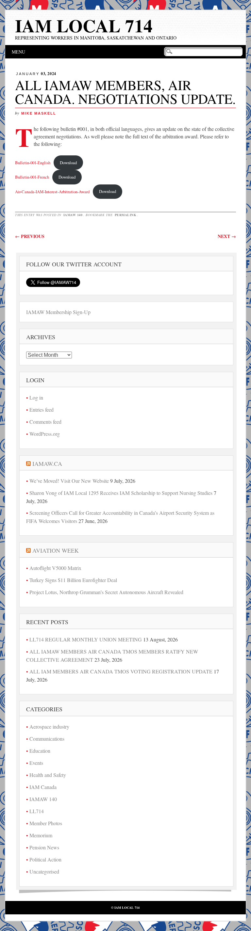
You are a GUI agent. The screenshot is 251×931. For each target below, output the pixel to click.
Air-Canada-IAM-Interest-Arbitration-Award (52, 191)
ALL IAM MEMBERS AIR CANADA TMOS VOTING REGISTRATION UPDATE (120, 671)
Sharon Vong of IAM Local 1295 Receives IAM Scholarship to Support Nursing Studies (120, 492)
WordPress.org (44, 433)
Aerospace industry (49, 726)
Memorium (40, 835)
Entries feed (41, 409)
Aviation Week (55, 550)
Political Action (45, 859)
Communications (46, 738)
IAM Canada (43, 786)
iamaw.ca (47, 463)
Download (68, 163)
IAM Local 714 (84, 25)
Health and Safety (47, 774)
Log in (36, 397)
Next (227, 236)
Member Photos (45, 823)
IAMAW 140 (73, 215)
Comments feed (45, 421)
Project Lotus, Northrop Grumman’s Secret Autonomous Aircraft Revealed (106, 592)
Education (39, 750)
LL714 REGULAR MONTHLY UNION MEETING (85, 639)
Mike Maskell (38, 113)
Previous (29, 236)
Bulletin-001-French (32, 177)
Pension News (44, 847)
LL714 (36, 811)
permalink (126, 215)
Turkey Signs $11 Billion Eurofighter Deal (73, 579)
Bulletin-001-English (32, 163)
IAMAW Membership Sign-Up (58, 311)
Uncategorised (44, 871)
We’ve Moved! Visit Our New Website (69, 480)
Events (36, 762)
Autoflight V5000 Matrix (55, 567)
